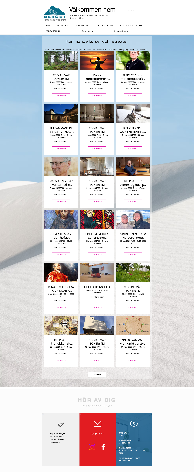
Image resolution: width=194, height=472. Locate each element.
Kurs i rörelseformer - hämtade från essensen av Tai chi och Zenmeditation (97, 77)
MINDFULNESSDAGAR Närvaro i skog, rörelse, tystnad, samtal (133, 236)
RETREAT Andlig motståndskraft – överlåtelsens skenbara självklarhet (133, 77)
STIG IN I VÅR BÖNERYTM (61, 77)
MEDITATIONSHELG (97, 287)
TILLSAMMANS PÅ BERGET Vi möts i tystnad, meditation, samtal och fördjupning (61, 130)
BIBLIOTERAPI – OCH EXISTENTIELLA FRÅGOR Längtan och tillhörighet (133, 130)
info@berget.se (97, 434)
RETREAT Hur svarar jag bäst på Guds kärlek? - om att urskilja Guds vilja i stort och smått (133, 182)
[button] (84, 25)
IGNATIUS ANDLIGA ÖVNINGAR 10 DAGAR (61, 288)
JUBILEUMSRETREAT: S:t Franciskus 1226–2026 (97, 236)
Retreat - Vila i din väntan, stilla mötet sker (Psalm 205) (61, 182)
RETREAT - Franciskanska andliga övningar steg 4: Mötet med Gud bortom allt (61, 341)
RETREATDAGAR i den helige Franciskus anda (61, 236)
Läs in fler (97, 374)
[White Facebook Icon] (103, 447)
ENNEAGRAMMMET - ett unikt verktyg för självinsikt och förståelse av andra (133, 341)
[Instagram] (92, 447)
